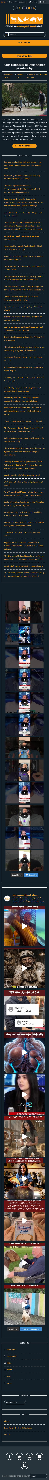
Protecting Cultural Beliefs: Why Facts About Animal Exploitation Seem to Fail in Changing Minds (22, 411)
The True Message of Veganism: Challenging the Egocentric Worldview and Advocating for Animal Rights (24, 451)
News (9, 1376)
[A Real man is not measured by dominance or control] (24, 1263)
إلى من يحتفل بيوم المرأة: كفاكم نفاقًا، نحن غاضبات (22, 475)
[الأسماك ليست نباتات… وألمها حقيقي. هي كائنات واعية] (24, 926)
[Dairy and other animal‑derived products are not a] (24, 1178)
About (6, 1421)
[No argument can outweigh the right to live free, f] (24, 1305)
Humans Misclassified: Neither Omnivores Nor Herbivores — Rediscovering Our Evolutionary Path (23, 165)
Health (9, 1370)
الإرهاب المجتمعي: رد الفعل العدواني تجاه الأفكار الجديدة (23, 566)
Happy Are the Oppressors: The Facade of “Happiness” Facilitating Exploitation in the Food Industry (23, 545)
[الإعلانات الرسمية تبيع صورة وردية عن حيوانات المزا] (24, 1136)
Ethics (9, 1363)
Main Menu (22, 42)
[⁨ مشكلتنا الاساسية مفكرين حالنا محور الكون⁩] (24, 1094)
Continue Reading (24, 146)
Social (9, 1383)
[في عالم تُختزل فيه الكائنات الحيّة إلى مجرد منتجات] (24, 1052)
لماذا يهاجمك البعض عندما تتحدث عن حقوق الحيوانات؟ (23, 421)
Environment (12, 1356)
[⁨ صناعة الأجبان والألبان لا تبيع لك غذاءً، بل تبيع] (24, 1220)
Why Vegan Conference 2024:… (34, 2)
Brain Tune (11, 1349)
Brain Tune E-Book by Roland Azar (18, 1428)
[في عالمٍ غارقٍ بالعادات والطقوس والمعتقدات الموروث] (24, 1010)
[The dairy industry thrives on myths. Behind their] (24, 968)
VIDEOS (7, 1435)
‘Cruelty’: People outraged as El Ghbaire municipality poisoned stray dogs (24, 66)
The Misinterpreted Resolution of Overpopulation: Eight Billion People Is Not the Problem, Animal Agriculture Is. (23, 188)
